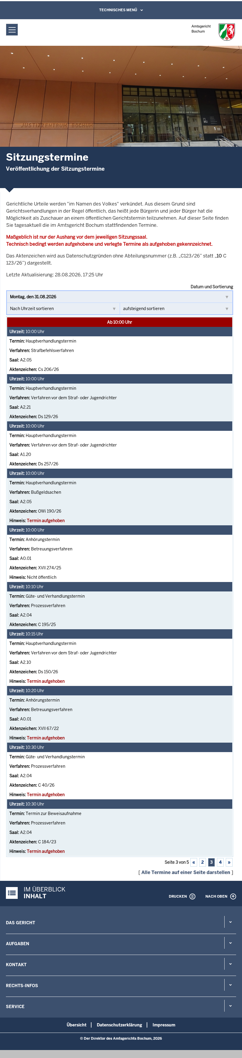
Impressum (164, 1025)
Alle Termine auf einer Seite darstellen (185, 872)
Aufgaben (17, 943)
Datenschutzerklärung (119, 1025)
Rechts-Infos (22, 985)
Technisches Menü (118, 10)
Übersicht (76, 1025)
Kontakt (16, 964)
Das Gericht (20, 922)
